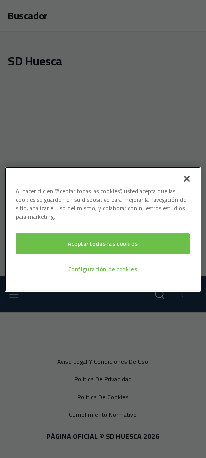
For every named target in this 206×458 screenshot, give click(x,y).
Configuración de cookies (103, 269)
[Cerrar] (187, 178)
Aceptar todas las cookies (103, 243)
